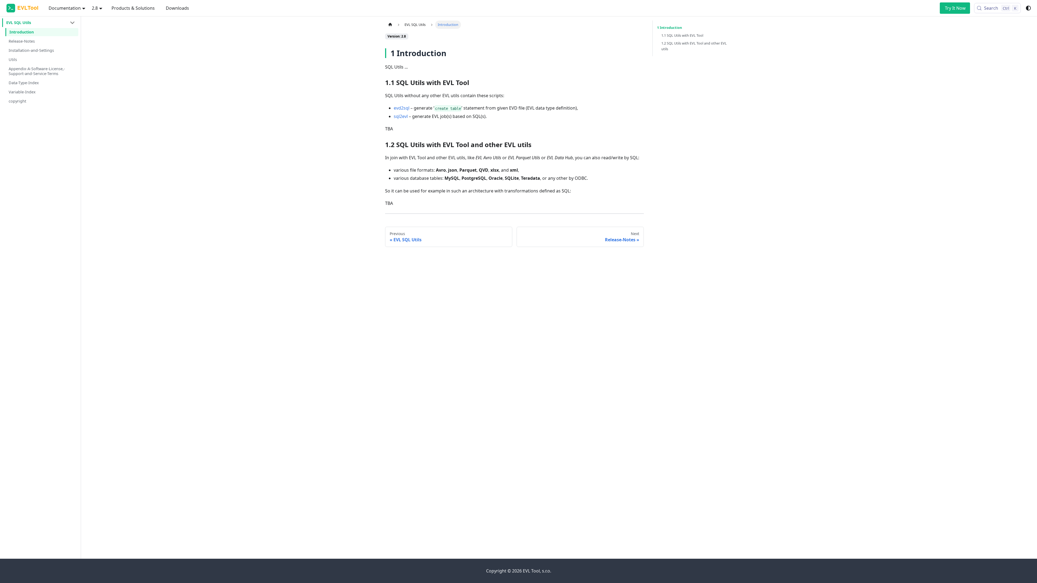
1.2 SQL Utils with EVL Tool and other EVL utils (694, 46)
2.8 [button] (95, 8)
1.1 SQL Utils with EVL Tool (682, 35)
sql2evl (401, 116)
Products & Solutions (133, 8)
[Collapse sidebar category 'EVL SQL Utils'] (72, 22)
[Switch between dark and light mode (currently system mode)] (1028, 8)
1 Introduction (669, 27)
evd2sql (401, 108)
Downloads (177, 8)
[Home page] (390, 25)
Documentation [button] (65, 8)
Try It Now (955, 8)
